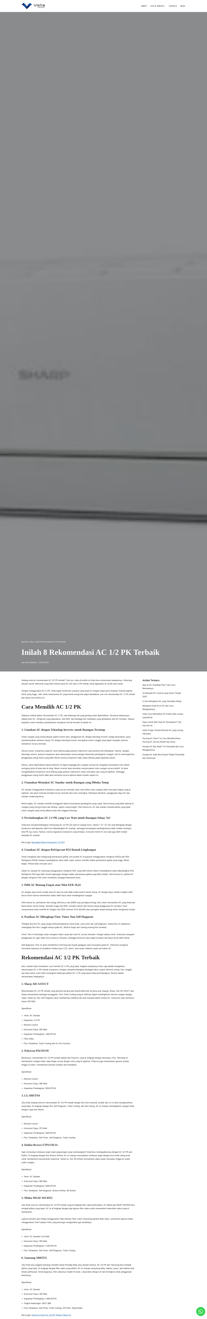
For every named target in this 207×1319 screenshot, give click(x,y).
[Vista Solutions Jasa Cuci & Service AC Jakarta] (33, 6)
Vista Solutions (31, 662)
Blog (182, 6)
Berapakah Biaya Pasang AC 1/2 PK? (48, 842)
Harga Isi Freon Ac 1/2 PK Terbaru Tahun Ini (51, 1315)
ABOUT (144, 6)
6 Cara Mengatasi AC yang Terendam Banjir (161, 701)
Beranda (24, 642)
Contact (173, 6)
